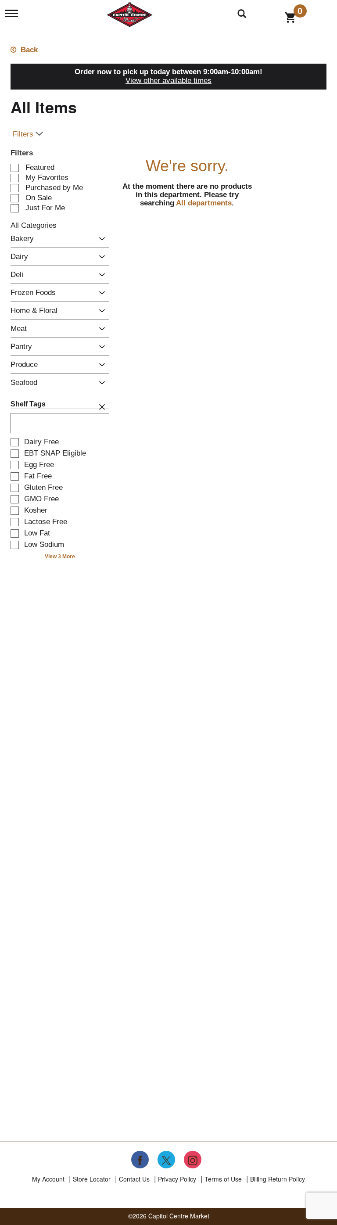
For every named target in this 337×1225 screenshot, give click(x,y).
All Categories (34, 225)
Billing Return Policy (277, 1178)
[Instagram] (192, 1159)
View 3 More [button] (60, 556)
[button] (99, 239)
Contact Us (134, 1178)
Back (28, 50)
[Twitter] (166, 1159)
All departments (204, 203)
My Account (48, 1178)
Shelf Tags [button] (28, 404)
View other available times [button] (168, 80)
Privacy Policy (177, 1178)
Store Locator (92, 1178)
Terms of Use (223, 1178)
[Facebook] (140, 1159)
